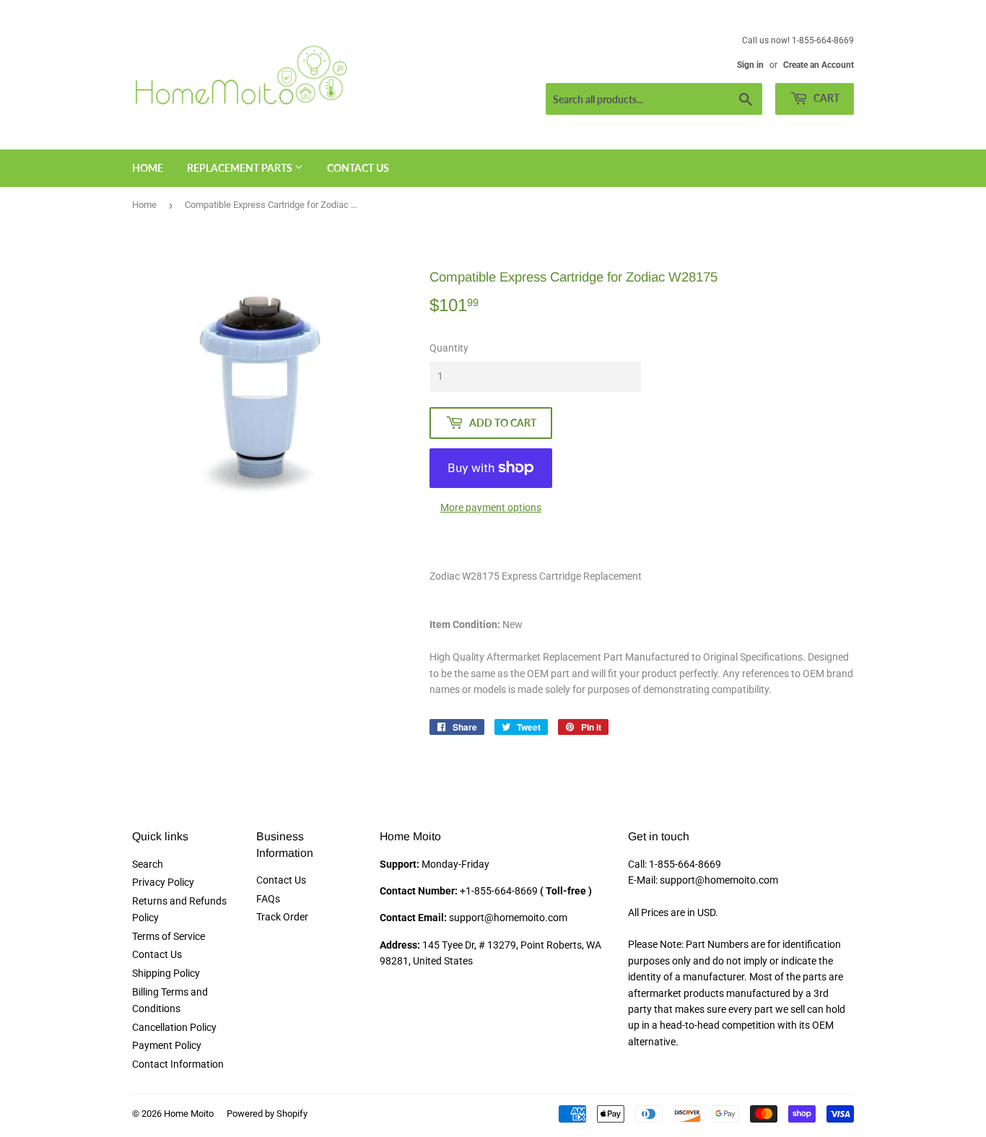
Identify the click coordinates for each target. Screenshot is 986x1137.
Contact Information (178, 1064)
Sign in (750, 65)
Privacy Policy (163, 882)
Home (147, 168)
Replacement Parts (241, 168)
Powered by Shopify (267, 1113)
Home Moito (189, 1113)
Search (147, 864)
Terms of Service (168, 936)
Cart (825, 98)
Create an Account (818, 65)
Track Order (282, 917)
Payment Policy (166, 1045)
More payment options (490, 507)
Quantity (448, 348)
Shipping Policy (166, 973)
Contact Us (358, 168)
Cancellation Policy (174, 1027)
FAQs (268, 899)
